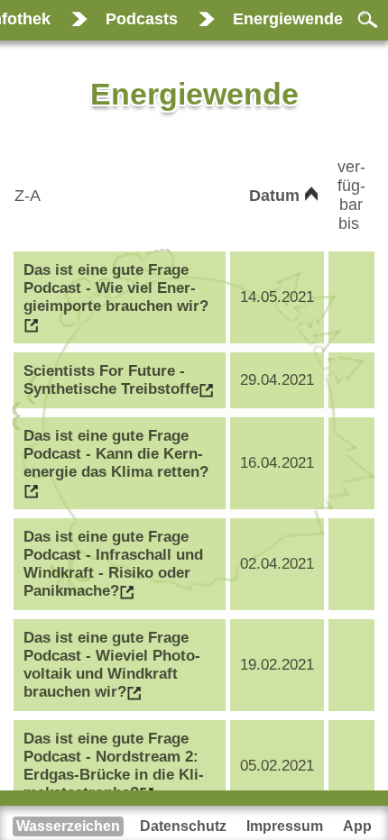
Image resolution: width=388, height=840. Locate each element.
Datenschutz (183, 826)
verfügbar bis (351, 195)
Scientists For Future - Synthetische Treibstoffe (111, 379)
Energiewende (288, 19)
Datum (276, 196)
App (357, 826)
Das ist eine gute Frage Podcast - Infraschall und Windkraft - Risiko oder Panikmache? (113, 563)
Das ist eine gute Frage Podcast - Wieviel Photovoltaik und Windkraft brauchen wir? (111, 664)
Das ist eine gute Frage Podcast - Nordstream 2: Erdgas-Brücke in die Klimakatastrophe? (113, 765)
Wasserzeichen (68, 826)
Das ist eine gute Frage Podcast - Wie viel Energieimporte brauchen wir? (115, 288)
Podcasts (142, 19)
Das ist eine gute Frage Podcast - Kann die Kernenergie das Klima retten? (115, 453)
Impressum (284, 826)
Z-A (29, 196)
